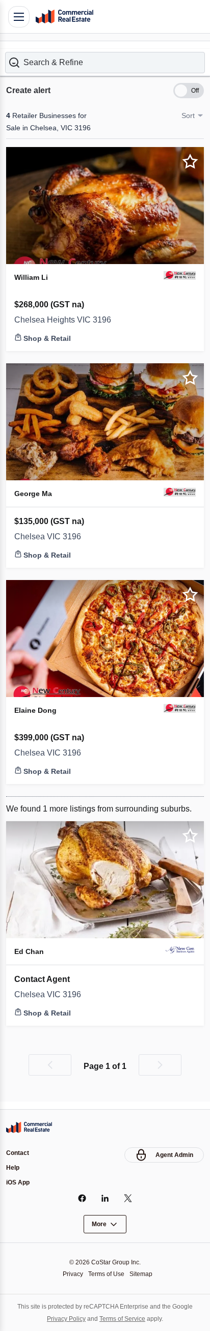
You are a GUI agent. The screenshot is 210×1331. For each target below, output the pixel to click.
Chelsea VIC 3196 (48, 530)
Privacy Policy (63, 1318)
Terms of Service (123, 1318)
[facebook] (82, 1198)
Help (12, 1167)
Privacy (70, 1274)
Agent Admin (174, 1153)
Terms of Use (106, 1274)
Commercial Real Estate (64, 16)
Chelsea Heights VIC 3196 (64, 313)
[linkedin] (105, 1198)
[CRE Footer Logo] (29, 1126)
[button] (105, 55)
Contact (17, 1151)
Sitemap (144, 1274)
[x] (128, 1198)
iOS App (18, 1182)
